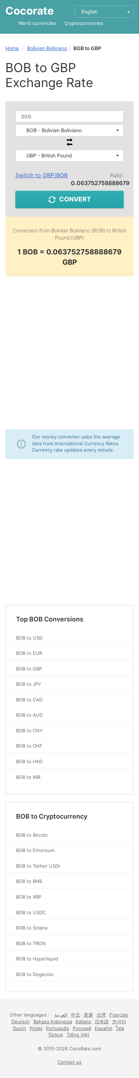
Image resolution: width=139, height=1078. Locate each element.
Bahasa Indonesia (53, 1021)
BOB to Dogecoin (35, 974)
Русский (82, 1028)
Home (12, 48)
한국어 (119, 1021)
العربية (61, 1015)
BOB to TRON (31, 943)
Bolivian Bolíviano (47, 48)
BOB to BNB (29, 881)
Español (103, 1028)
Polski (36, 1028)
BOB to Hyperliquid (37, 958)
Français (118, 1015)
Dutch (19, 1028)
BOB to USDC (31, 912)
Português (57, 1028)
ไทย (120, 1028)
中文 (75, 1015)
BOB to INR (28, 777)
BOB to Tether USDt (38, 866)
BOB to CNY (29, 730)
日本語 (102, 1021)
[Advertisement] (69, 353)
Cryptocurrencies (84, 23)
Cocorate (29, 10)
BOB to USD (29, 638)
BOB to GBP (29, 669)
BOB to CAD (29, 699)
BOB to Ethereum (35, 850)
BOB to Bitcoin (32, 835)
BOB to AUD (29, 715)
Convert (75, 199)
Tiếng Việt (78, 1034)
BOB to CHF (29, 746)
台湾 (101, 1015)
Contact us (69, 1062)
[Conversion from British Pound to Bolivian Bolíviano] (69, 144)
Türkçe (55, 1034)
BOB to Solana (31, 928)
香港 (88, 1015)
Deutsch (20, 1021)
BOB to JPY (28, 684)
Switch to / (41, 175)
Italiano (83, 1021)
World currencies (37, 23)
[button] (69, 130)
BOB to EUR (29, 653)
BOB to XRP (28, 897)
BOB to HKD (29, 761)
